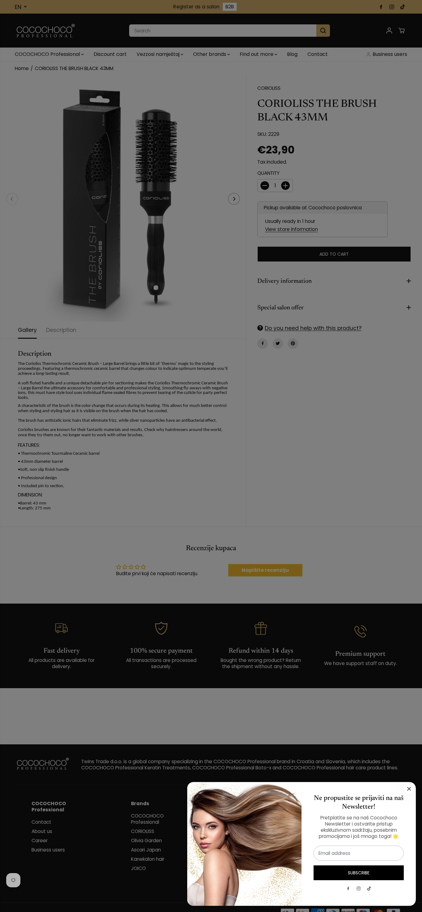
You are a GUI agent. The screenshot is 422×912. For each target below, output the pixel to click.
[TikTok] (369, 888)
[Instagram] (358, 888)
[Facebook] (348, 888)
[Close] (409, 789)
